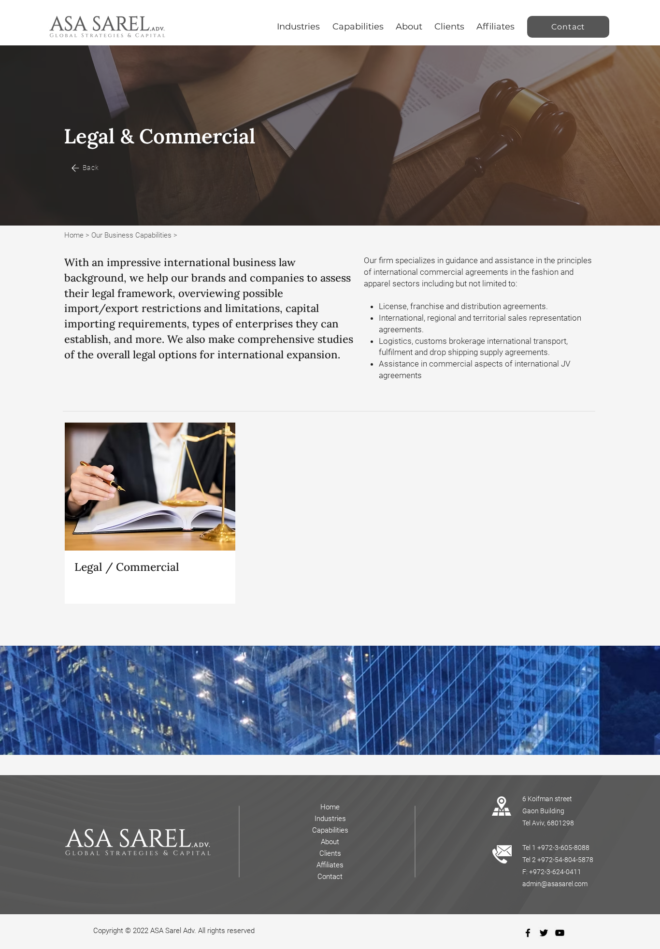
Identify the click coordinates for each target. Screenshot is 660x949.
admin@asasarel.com (555, 884)
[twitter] (543, 932)
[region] (150, 513)
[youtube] (559, 932)
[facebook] (527, 932)
